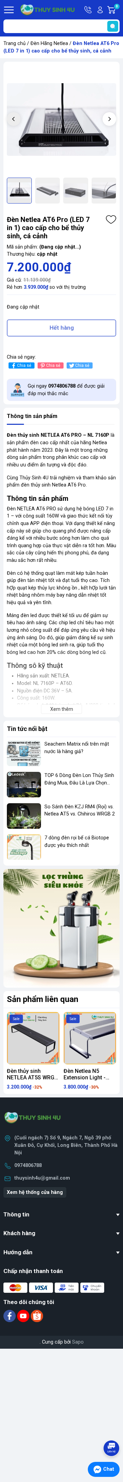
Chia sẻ (24, 365)
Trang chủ (14, 43)
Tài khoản (100, 10)
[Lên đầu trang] (112, 1429)
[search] (112, 26)
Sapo (78, 1342)
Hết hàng (62, 327)
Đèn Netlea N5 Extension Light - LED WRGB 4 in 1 (85, 1077)
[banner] (61, 928)
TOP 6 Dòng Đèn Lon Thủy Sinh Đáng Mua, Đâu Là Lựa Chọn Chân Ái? (79, 783)
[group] (61, 119)
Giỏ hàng (118, 10)
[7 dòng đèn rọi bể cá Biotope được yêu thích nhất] (24, 847)
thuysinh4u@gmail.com (42, 1178)
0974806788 (28, 1165)
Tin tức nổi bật (27, 728)
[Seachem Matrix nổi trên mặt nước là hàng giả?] (24, 753)
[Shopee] (37, 1316)
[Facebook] (10, 1316)
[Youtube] (24, 1316)
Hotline (88, 10)
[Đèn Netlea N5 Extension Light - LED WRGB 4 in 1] (90, 1038)
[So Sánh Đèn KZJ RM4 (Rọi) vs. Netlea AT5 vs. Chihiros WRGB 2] (24, 816)
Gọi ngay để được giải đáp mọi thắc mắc (66, 389)
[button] (109, 119)
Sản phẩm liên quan (42, 999)
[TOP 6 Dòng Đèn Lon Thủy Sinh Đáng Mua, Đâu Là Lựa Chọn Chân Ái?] (24, 784)
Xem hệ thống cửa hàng (35, 1192)
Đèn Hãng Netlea (49, 43)
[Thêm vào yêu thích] (111, 219)
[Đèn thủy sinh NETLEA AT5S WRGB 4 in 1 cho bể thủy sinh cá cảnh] (33, 1038)
